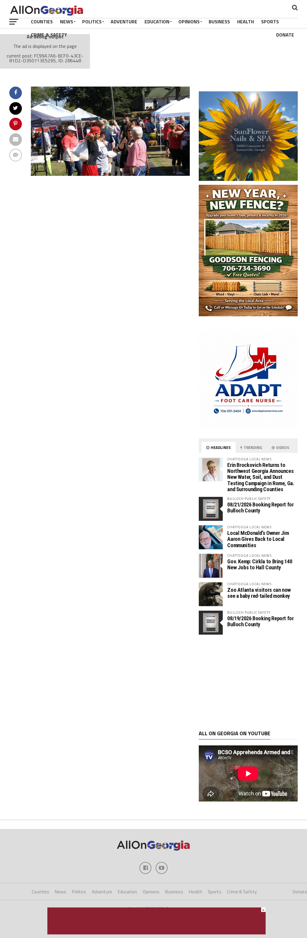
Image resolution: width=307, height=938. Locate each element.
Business (219, 21)
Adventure (124, 21)
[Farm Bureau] (156, 932)
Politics (92, 21)
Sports (270, 21)
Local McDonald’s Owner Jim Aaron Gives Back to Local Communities (258, 539)
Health (245, 21)
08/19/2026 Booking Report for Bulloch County (260, 621)
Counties (42, 21)
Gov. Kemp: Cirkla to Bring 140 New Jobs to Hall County (259, 564)
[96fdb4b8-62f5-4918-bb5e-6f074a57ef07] (248, 179)
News (66, 21)
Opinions (189, 21)
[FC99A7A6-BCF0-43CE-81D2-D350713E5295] (110, 174)
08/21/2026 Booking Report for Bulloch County (260, 507)
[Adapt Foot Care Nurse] (248, 426)
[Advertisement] (248, 682)
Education (157, 21)
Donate (285, 34)
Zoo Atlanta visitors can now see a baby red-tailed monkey (259, 593)
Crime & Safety (49, 34)
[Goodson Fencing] (248, 314)
